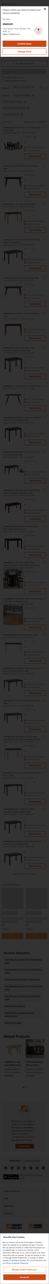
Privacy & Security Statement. (17, 1263)
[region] (24, 1258)
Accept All (24, 1277)
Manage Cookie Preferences (24, 1269)
